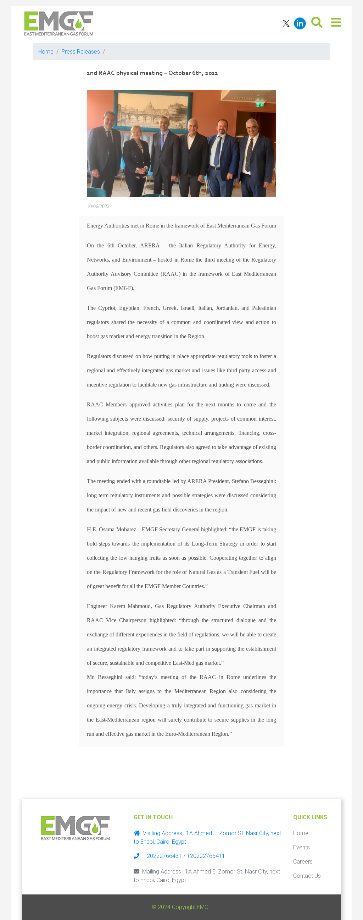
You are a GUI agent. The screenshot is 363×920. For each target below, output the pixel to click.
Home (46, 51)
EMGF (204, 907)
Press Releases (80, 51)
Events (301, 847)
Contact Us (307, 875)
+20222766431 (162, 856)
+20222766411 (206, 856)
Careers (303, 861)
